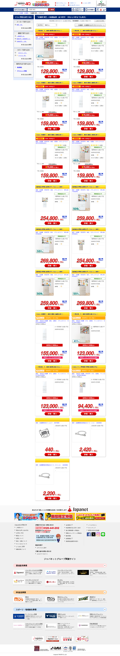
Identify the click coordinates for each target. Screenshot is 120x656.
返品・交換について (21, 541)
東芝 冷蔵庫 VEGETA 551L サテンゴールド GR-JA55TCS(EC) (88, 275)
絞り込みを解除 (27, 28)
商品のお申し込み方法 (22, 530)
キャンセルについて (21, 544)
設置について (19, 538)
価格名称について (21, 549)
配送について (19, 535)
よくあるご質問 (86, 3)
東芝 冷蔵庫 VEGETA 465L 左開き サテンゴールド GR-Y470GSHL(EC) (52, 142)
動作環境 (68, 536)
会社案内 (68, 525)
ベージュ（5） (22, 55)
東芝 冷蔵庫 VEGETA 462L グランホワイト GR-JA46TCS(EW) (52, 190)
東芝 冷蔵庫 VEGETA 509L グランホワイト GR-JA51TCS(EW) (88, 190)
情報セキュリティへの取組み (74, 533)
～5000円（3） (21, 36)
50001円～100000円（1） (24, 39)
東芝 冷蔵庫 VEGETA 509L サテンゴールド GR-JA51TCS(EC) (52, 275)
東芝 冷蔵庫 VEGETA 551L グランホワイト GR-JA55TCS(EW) (52, 233)
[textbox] (38, 9)
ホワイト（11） (22, 53)
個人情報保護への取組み (72, 530)
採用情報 (68, 538)
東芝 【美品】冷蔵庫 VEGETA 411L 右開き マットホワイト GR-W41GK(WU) (88, 375)
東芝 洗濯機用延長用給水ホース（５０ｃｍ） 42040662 (52, 465)
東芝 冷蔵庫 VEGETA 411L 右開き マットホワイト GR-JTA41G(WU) (52, 38)
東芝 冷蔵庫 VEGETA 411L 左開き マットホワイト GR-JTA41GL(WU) (88, 38)
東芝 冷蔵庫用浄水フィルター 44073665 (47, 423)
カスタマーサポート (42, 554)
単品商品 (19, 67)
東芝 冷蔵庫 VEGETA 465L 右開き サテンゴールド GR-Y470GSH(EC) (88, 142)
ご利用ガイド (72, 3)
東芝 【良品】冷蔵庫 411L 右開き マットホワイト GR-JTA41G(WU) (88, 322)
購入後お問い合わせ (74, 5)
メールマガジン (92, 525)
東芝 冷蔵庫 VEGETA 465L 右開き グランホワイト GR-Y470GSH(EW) (52, 90)
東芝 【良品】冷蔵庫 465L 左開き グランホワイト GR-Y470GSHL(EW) (52, 322)
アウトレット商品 (22, 71)
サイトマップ (92, 528)
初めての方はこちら (61, 3)
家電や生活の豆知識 (93, 530)
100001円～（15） (22, 41)
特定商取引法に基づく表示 (73, 528)
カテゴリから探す (60, 5)
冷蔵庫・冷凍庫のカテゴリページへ (90, 25)
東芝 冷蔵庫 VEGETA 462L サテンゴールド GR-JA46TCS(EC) (88, 233)
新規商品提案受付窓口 (72, 541)
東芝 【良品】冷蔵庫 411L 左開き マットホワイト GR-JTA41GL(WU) (52, 375)
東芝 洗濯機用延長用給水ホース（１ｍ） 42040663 (87, 423)
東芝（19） (20, 25)
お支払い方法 (19, 533)
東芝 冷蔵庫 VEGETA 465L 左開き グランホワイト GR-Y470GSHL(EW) (88, 90)
